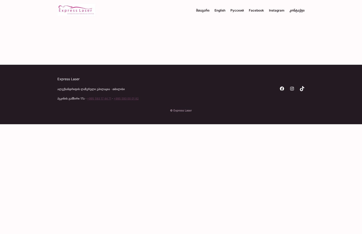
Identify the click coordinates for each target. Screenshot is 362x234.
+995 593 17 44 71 (99, 98)
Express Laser (68, 79)
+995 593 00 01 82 (126, 98)
